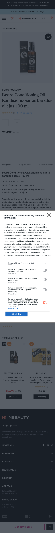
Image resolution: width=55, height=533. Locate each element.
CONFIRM (16, 314)
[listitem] (27, 264)
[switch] (45, 270)
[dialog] (27, 266)
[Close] (49, 215)
